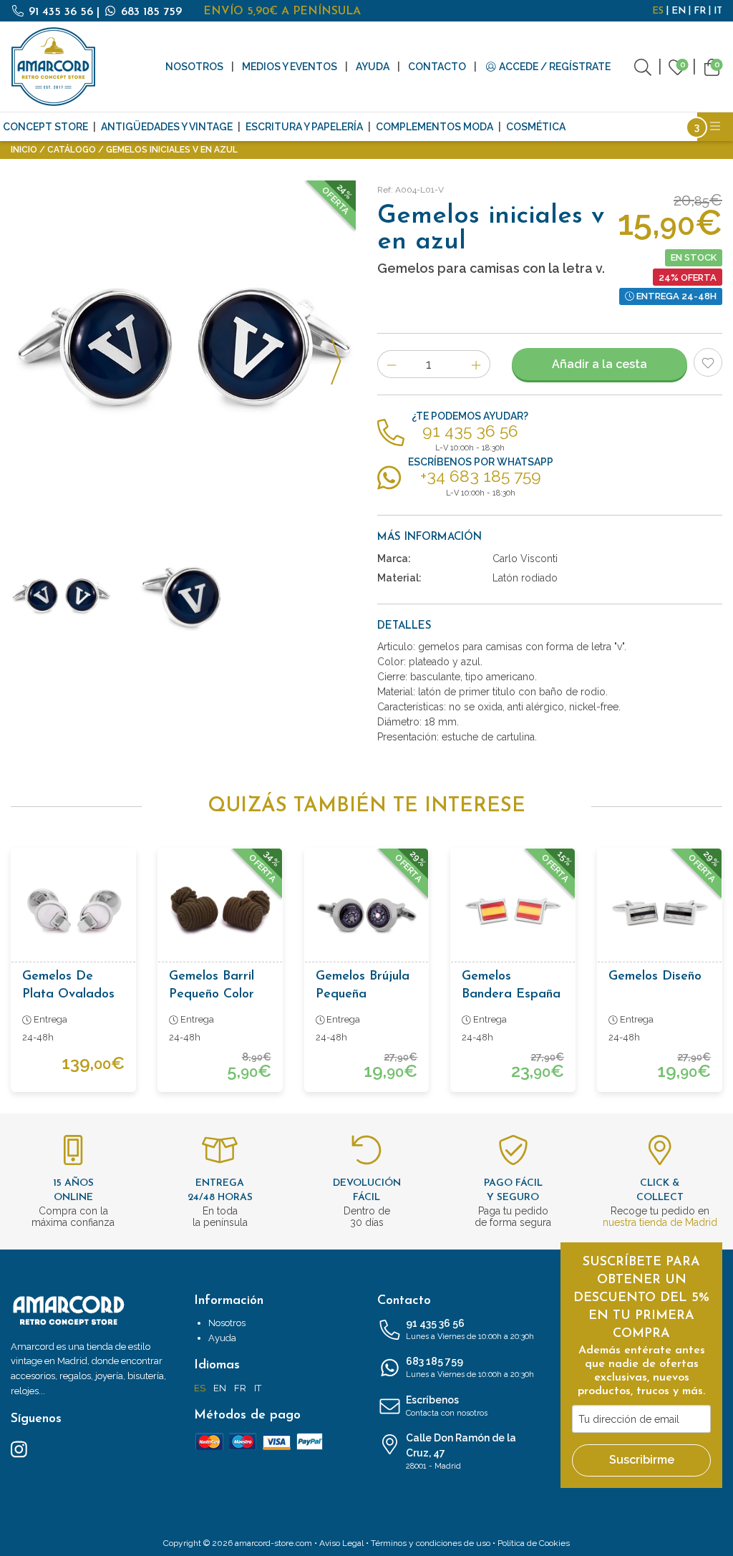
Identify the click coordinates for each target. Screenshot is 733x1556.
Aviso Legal (341, 1543)
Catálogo (71, 150)
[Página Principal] (54, 66)
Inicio (24, 150)
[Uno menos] (391, 364)
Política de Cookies (533, 1543)
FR (700, 11)
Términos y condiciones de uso (430, 1543)
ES (658, 11)
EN (678, 11)
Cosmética (535, 126)
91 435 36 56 (61, 12)
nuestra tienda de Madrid (660, 1222)
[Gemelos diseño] (659, 910)
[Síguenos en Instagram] (19, 1448)
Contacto (437, 66)
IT (718, 11)
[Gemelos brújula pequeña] (367, 910)
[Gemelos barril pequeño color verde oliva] (220, 910)
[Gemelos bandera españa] (513, 910)
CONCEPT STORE (45, 126)
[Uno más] (476, 364)
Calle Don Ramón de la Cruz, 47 (461, 1451)
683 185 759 (149, 12)
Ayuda (372, 66)
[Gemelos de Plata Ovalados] (73, 910)
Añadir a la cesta (599, 364)
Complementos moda (434, 126)
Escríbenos (446, 1406)
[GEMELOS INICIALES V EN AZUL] (183, 353)
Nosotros (194, 66)
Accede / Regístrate (554, 66)
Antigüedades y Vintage (167, 126)
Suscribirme (641, 1459)
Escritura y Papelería (304, 126)
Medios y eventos (289, 66)
